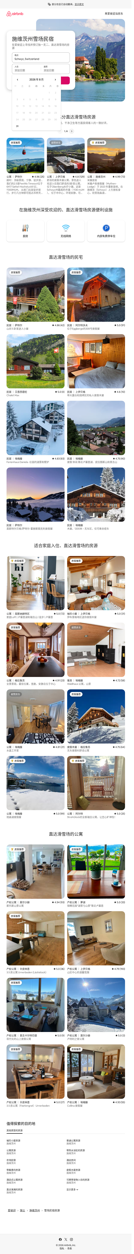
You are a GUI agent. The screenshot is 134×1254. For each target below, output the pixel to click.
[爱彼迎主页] (15, 13)
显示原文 (79, 4)
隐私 (62, 1248)
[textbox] (26, 70)
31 (17, 126)
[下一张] (71, 131)
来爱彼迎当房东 (114, 13)
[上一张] (60, 131)
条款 (69, 1248)
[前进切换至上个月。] (18, 80)
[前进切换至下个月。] (55, 80)
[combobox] (41, 59)
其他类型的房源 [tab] (15, 1130)
